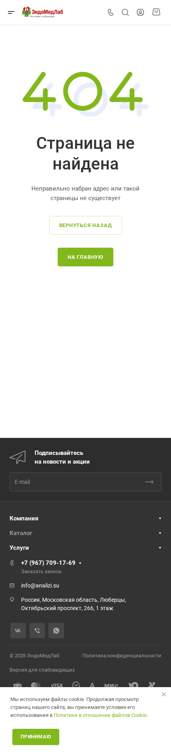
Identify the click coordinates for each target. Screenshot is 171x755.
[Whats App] (56, 630)
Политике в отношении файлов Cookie (100, 715)
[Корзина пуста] (156, 12)
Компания (24, 518)
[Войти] (140, 12)
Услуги (19, 547)
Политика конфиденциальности (121, 656)
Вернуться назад (85, 225)
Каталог (21, 533)
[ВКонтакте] (18, 630)
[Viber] (37, 630)
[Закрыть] (164, 694)
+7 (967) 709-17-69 (48, 562)
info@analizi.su (40, 585)
